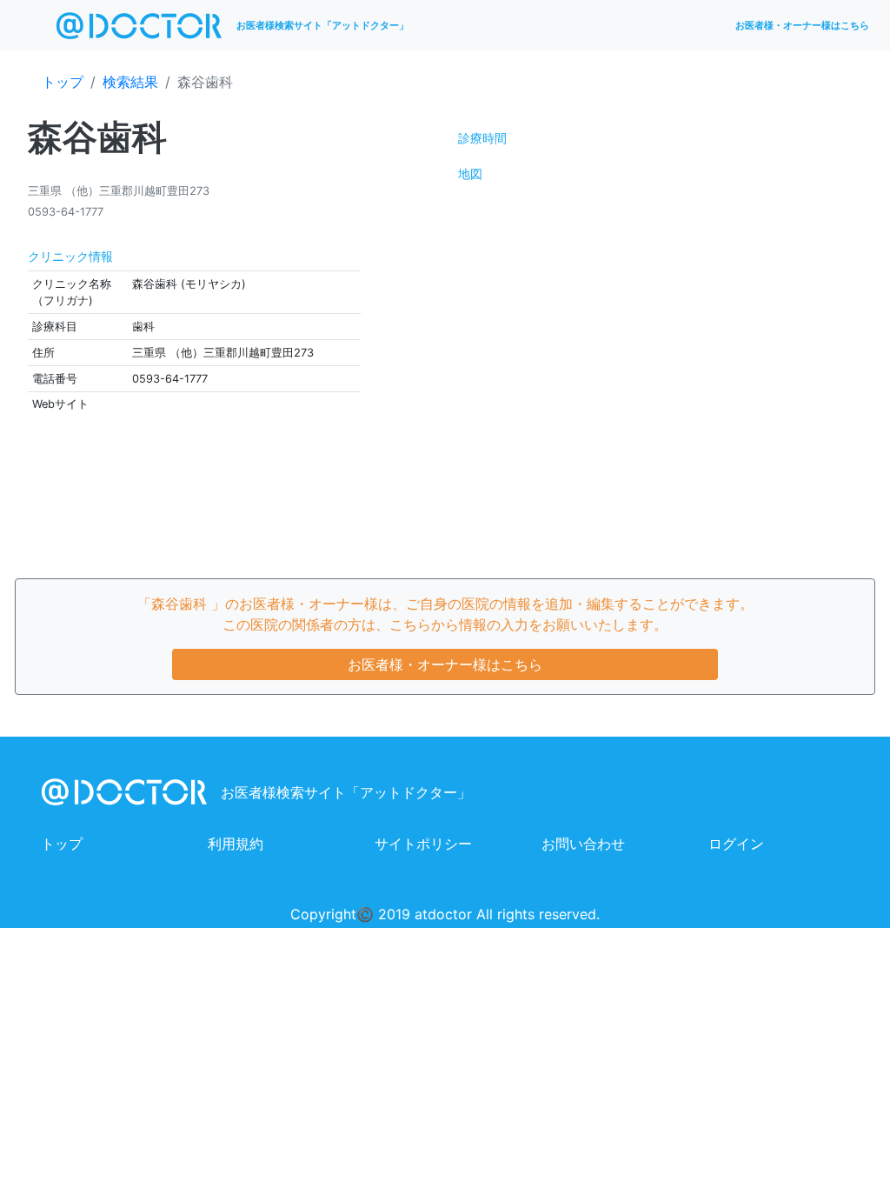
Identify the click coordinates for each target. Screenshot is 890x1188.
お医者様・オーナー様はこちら (802, 25)
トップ (62, 81)
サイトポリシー (423, 843)
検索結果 (130, 81)
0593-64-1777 (65, 211)
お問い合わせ (583, 843)
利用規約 (235, 843)
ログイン (736, 843)
